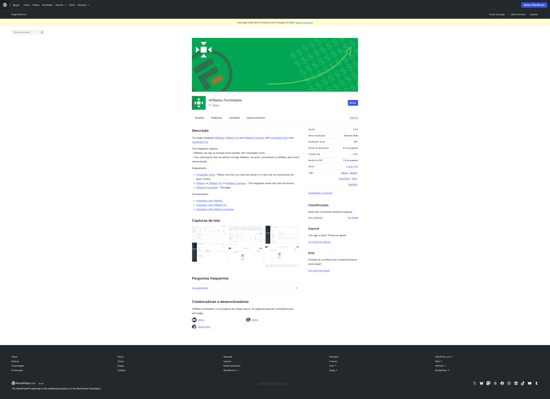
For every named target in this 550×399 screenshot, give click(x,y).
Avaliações (216, 117)
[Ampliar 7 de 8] (296, 249)
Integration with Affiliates (209, 200)
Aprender (227, 357)
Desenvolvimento (256, 117)
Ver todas (353, 217)
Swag (333, 370)
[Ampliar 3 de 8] (259, 229)
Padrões (121, 370)
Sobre (14, 357)
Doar (332, 366)
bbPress (440, 366)
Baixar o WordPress (534, 5)
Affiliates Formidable (207, 187)
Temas (120, 361)
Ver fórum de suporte (319, 241)
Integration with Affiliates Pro (211, 205)
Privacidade (17, 370)
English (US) (352, 166)
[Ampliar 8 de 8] (296, 267)
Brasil (41, 383)
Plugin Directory (19, 14)
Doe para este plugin (319, 270)
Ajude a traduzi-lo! (304, 22)
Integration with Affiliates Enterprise (215, 209)
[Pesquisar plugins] (42, 32)
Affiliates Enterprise (254, 137)
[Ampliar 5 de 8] (259, 251)
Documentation (200, 288)
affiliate (344, 173)
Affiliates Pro (232, 137)
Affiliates (219, 137)
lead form (353, 185)
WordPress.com (444, 357)
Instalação (234, 117)
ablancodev (204, 326)
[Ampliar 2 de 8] (222, 246)
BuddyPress (442, 370)
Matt (438, 361)
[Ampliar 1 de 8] (222, 229)
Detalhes (199, 117)
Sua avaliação (315, 217)
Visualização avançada (320, 193)
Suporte (354, 117)
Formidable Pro (200, 142)
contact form (344, 179)
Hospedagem (17, 366)
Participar (333, 357)
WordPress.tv (231, 370)
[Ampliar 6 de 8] (296, 229)
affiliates (353, 173)
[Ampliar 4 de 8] (259, 236)
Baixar (353, 103)
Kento (255, 319)
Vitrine (120, 357)
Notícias (15, 361)
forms (354, 179)
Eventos (333, 361)
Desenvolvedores (231, 366)
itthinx (216, 105)
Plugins (120, 366)
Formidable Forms (279, 137)
